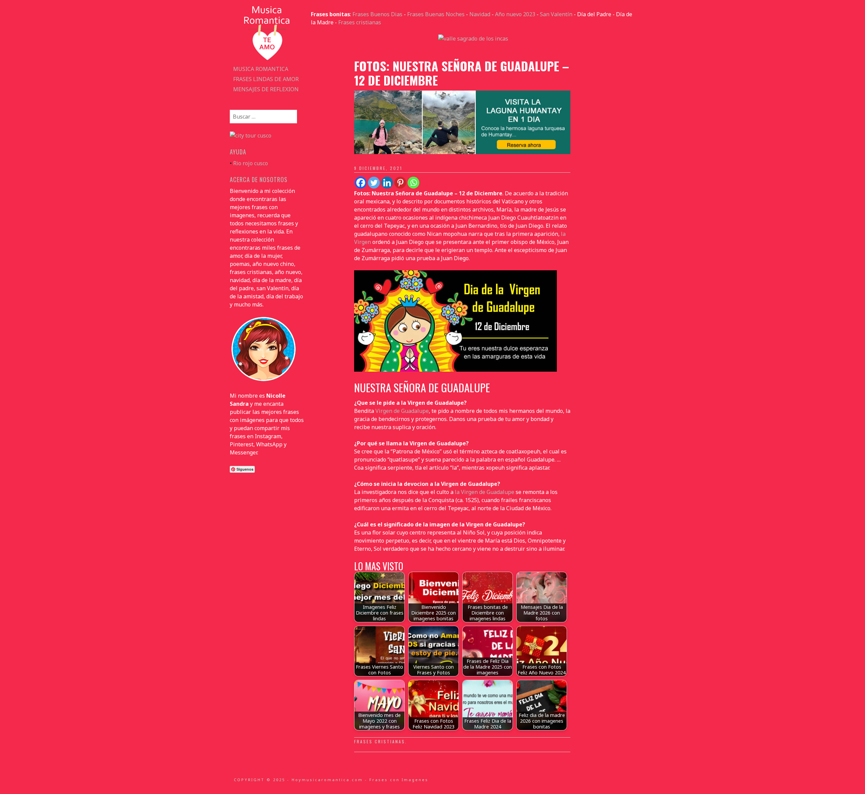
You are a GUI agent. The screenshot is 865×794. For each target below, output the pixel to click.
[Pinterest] (400, 183)
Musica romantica (260, 69)
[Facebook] (361, 183)
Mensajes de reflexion (266, 89)
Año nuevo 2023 (515, 14)
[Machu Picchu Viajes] (473, 38)
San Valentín (556, 14)
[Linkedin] (387, 183)
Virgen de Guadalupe (402, 411)
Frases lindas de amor (266, 79)
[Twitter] (374, 183)
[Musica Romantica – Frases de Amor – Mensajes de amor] (267, 60)
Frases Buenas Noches (436, 14)
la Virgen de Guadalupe (484, 492)
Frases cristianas (359, 22)
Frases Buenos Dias (377, 14)
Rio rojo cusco (250, 163)
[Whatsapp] (413, 183)
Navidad (479, 14)
